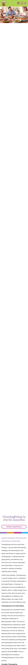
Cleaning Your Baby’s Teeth (10, 538)
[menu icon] (25, 3)
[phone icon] (22, 3)
